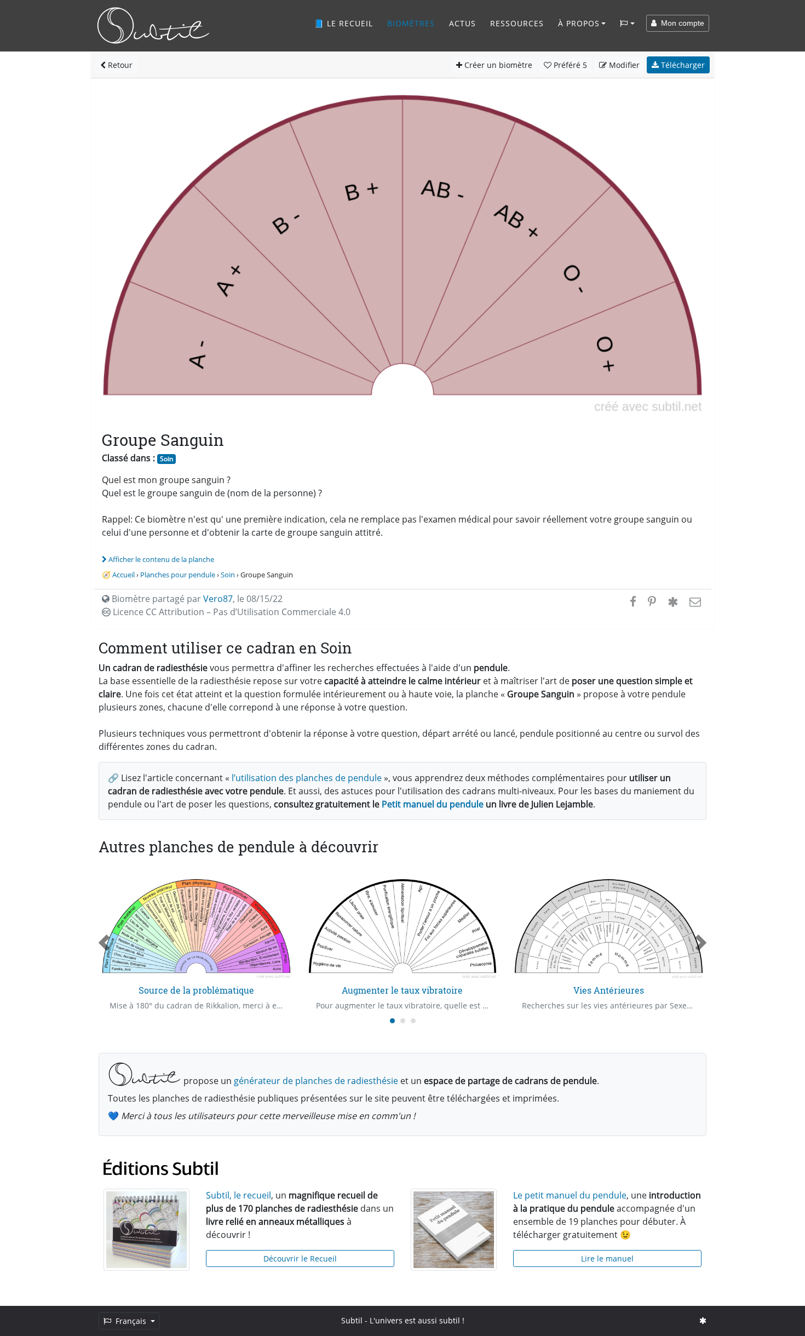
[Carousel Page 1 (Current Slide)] (392, 1020)
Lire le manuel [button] (607, 1258)
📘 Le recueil (343, 23)
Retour (119, 65)
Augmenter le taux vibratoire (402, 990)
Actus (462, 23)
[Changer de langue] (627, 23)
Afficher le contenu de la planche (161, 559)
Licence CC (230, 612)
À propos (579, 23)
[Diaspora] (672, 601)
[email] (694, 601)
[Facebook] (633, 601)
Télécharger (682, 65)
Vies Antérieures (608, 990)
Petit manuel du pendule (433, 804)
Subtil (352, 1320)
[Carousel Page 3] (413, 1020)
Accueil (123, 575)
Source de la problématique (196, 990)
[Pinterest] (651, 601)
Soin (166, 458)
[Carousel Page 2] (402, 1020)
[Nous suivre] (702, 1320)
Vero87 (218, 599)
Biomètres (411, 23)
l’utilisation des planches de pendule (307, 778)
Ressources (517, 23)
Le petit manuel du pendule (569, 1195)
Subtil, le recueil (238, 1195)
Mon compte (680, 23)
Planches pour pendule (177, 575)
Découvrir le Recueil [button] (300, 1258)
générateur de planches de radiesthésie (316, 1081)
